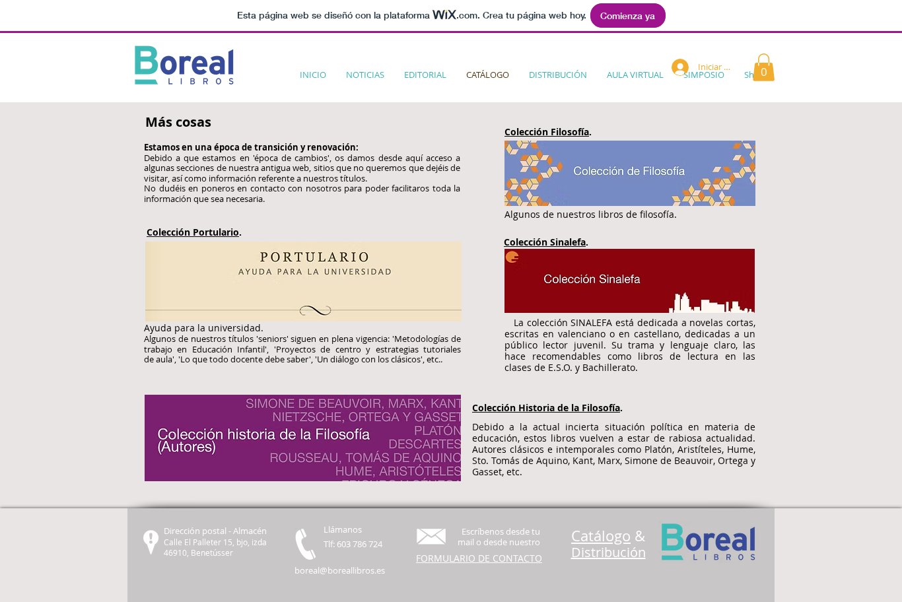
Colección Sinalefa (545, 242)
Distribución (608, 552)
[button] (763, 67)
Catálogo (601, 535)
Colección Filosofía (546, 131)
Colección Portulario (193, 232)
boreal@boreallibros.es (340, 570)
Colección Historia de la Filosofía (546, 407)
